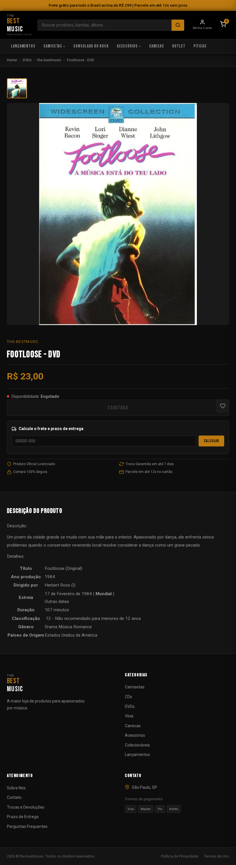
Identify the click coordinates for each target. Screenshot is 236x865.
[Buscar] (178, 25)
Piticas (200, 46)
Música (65, 626)
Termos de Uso (216, 856)
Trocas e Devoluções (25, 807)
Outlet (178, 46)
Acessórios (127, 46)
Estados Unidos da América (71, 635)
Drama (51, 626)
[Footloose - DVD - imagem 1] (17, 88)
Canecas (156, 46)
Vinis (129, 716)
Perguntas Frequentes (27, 826)
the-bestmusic (49, 60)
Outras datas (57, 601)
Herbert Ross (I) (60, 585)
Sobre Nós (16, 788)
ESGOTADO (118, 408)
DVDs (27, 60)
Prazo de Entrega (23, 816)
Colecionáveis (137, 745)
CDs (128, 696)
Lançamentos (23, 46)
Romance (82, 626)
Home (12, 60)
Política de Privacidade (179, 856)
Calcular (211, 441)
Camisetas (52, 46)
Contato (14, 797)
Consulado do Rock (91, 46)
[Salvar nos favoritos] (222, 406)
